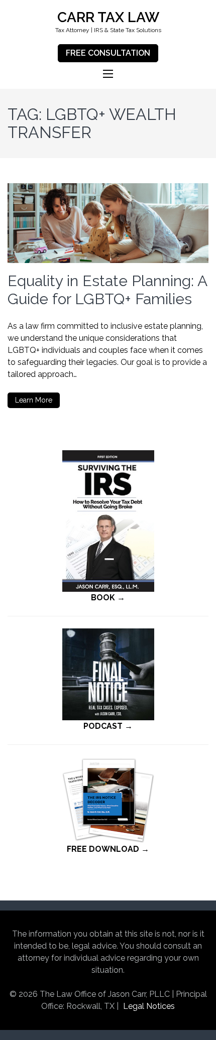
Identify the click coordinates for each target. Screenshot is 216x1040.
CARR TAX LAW (108, 17)
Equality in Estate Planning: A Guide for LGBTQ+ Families (107, 290)
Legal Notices (149, 1006)
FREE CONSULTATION (108, 53)
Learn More (33, 400)
